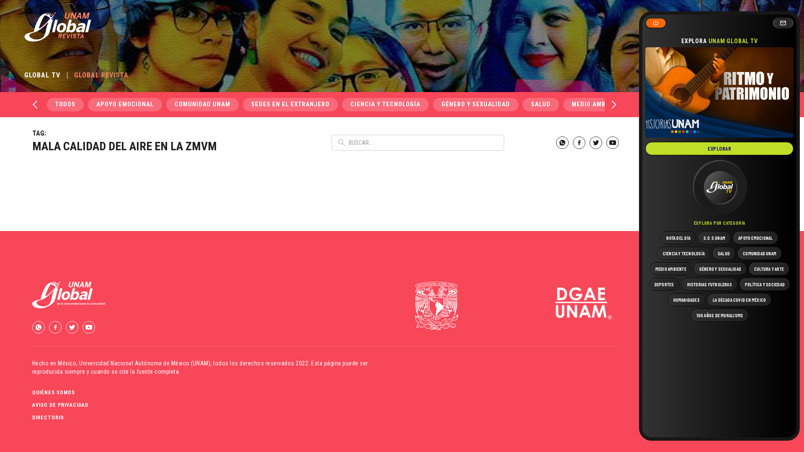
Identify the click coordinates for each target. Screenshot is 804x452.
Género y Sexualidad (475, 104)
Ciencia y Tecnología (385, 104)
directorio (48, 418)
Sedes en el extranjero (290, 104)
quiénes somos (53, 393)
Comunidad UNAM (202, 104)
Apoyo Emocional (125, 104)
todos (65, 104)
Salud (541, 104)
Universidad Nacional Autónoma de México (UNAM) (144, 363)
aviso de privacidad (60, 405)
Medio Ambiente (597, 104)
